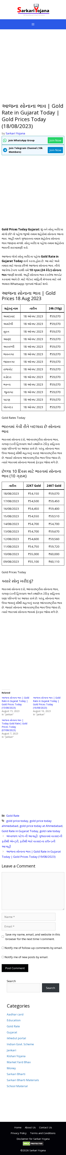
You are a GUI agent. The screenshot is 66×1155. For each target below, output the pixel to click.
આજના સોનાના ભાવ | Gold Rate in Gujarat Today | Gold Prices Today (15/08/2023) (15, 702)
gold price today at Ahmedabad (41, 826)
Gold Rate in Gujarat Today (20, 831)
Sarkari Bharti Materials (23, 1080)
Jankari (11, 1050)
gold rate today (50, 831)
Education (13, 1020)
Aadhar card (15, 1014)
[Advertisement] (33, 68)
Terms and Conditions (43, 1133)
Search (11, 981)
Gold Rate (12, 816)
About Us (30, 1127)
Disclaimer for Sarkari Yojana (33, 1138)
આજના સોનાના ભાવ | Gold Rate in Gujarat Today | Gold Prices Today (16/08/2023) (46, 702)
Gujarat (12, 1032)
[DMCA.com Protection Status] (33, 1144)
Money (11, 1068)
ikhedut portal (16, 1038)
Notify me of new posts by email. (26, 957)
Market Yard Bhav (19, 1062)
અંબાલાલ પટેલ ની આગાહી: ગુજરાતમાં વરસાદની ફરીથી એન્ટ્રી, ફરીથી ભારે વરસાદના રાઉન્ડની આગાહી (32, 841)
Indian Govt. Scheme (20, 1044)
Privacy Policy (19, 1133)
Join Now (55, 140)
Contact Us (45, 1127)
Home (17, 1127)
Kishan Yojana (16, 1056)
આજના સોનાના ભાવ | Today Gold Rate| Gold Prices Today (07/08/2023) (14, 725)
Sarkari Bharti (16, 1074)
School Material (17, 1086)
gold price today (17, 821)
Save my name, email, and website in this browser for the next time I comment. (32, 936)
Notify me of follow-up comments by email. (34, 948)
